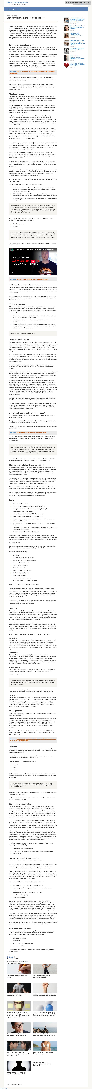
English (6, 1088)
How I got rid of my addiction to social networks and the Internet (77, 57)
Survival (21, 9)
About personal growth (17, 2)
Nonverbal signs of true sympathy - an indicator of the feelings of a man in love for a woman (77, 20)
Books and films (73, 37)
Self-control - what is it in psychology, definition (77, 49)
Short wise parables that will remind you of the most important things (77, 64)
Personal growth (12, 9)
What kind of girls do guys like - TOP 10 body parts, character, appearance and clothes (77, 42)
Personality (72, 67)
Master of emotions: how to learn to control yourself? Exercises (77, 27)
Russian (2, 1088)
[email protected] (82, 3)
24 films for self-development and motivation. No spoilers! (76, 35)
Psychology (72, 23)
